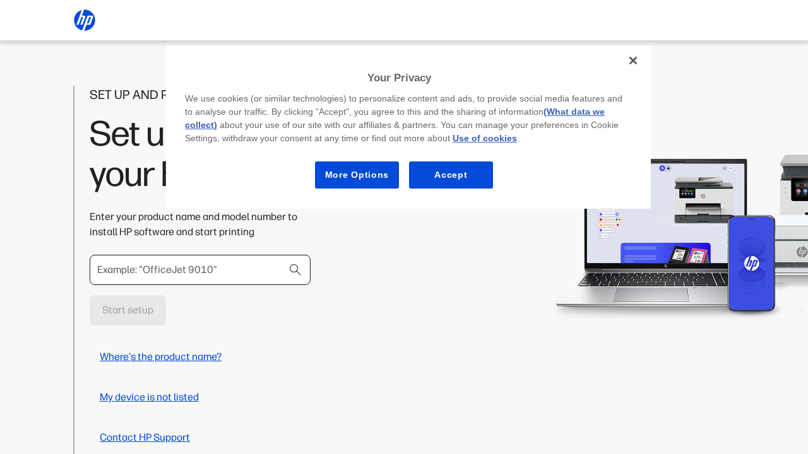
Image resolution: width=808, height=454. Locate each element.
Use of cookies (485, 138)
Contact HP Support (145, 437)
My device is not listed (149, 397)
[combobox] (200, 270)
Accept (450, 175)
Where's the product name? (161, 357)
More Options (357, 175)
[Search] (295, 270)
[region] (408, 127)
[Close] (633, 60)
